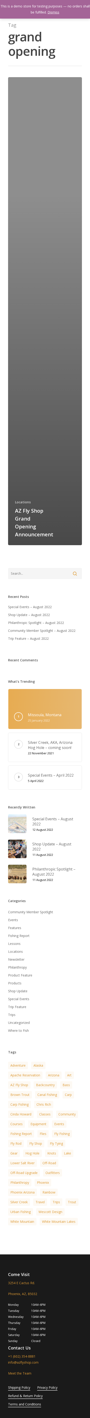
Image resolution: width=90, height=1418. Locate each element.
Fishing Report (19, 935)
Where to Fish (18, 1030)
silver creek (19, 1202)
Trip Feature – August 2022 (28, 638)
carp (68, 1094)
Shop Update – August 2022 (29, 615)
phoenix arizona (22, 1192)
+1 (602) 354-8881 (22, 1356)
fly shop (35, 1143)
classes (45, 1114)
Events (13, 920)
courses (16, 1124)
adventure (18, 1065)
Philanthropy (17, 967)
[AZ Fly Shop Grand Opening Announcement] (45, 311)
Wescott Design (50, 1212)
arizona (53, 1075)
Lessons (14, 943)
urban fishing (20, 1212)
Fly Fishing (62, 1133)
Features (14, 928)
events (59, 1124)
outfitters (52, 1173)
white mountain (22, 1221)
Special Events (18, 999)
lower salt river (22, 1163)
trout (72, 1202)
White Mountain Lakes (58, 1221)
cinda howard (20, 1114)
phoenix (43, 1182)
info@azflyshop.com (23, 1362)
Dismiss (53, 12)
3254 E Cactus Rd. (21, 1283)
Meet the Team (19, 1373)
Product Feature (20, 975)
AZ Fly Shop (19, 1085)
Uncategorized (19, 1022)
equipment (38, 1124)
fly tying (56, 1143)
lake (67, 1153)
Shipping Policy (19, 1387)
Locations (23, 502)
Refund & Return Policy (25, 1396)
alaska (38, 1065)
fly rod (15, 1143)
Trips (11, 1014)
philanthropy (19, 1182)
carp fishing (19, 1104)
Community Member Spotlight (30, 912)
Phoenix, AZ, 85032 (22, 1294)
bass (66, 1085)
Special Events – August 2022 (30, 607)
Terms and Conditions (24, 1404)
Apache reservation (25, 1075)
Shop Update (17, 991)
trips (56, 1202)
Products (14, 983)
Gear (14, 1153)
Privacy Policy (47, 1387)
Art (69, 1075)
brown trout (20, 1094)
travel (40, 1202)
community (67, 1114)
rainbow (48, 1192)
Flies (43, 1133)
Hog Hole (32, 1153)
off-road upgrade (24, 1173)
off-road (49, 1163)
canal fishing (47, 1094)
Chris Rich (43, 1104)
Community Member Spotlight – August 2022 (41, 630)
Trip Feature (17, 1007)
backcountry (45, 1085)
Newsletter (16, 959)
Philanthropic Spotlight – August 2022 (36, 622)
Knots (51, 1153)
